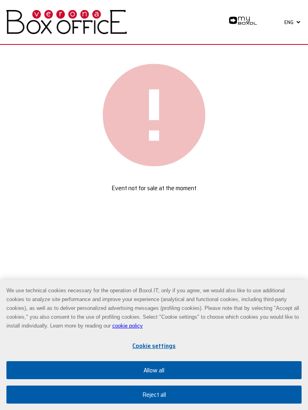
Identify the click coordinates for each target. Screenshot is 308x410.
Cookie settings (154, 346)
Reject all (154, 395)
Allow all (154, 370)
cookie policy (127, 326)
